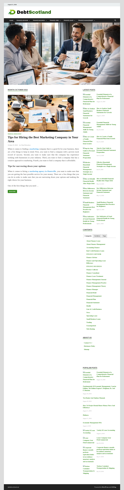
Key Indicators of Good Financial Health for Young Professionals (105, 218)
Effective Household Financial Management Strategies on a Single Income (106, 164)
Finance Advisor (91, 257)
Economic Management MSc (92, 423)
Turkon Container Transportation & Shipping (106, 467)
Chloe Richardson (26, 145)
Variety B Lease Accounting (106, 430)
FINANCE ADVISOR (22, 20)
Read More (12, 191)
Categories (88, 236)
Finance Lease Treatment (94, 276)
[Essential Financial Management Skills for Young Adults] (89, 122)
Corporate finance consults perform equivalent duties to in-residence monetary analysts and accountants (106, 450)
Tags (104, 236)
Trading (89, 322)
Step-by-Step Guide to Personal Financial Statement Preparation (106, 150)
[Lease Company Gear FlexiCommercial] (89, 438)
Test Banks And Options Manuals (94, 398)
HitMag (113, 487)
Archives (97, 236)
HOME (11, 20)
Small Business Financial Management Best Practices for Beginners (106, 204)
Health (88, 306)
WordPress (105, 487)
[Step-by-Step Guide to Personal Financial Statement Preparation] (89, 148)
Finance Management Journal (96, 279)
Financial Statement (92, 302)
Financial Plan (91, 299)
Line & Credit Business (94, 309)
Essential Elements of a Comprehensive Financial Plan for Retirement (105, 96)
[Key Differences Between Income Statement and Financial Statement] (89, 188)
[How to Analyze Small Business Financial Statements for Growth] (89, 108)
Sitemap (86, 349)
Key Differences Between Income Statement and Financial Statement (105, 190)
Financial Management (14, 134)
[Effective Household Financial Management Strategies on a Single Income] (89, 162)
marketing (34, 149)
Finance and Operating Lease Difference (96, 262)
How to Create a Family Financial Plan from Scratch (106, 137)
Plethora (86, 415)
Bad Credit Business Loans (95, 251)
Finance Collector (92, 269)
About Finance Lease (93, 241)
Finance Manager (92, 289)
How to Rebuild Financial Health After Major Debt (105, 180)
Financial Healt (91, 293)
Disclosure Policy (89, 346)
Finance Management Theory (96, 286)
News (88, 312)
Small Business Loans (93, 319)
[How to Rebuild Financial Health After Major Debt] (89, 179)
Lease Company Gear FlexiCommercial (104, 439)
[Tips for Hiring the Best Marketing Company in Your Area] (43, 113)
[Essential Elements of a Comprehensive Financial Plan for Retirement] (89, 94)
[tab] (88, 236)
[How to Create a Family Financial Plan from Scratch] (89, 136)
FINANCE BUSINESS (39, 20)
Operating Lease (91, 316)
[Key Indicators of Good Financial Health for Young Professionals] (89, 216)
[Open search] (115, 20)
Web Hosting (90, 329)
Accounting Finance (93, 247)
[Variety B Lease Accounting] (89, 430)
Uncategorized (91, 326)
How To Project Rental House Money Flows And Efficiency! (99, 406)
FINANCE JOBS (54, 20)
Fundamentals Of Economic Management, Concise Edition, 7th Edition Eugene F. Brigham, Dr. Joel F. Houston (99, 388)
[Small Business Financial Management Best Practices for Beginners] (89, 202)
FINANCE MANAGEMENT (85, 20)
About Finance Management (95, 244)
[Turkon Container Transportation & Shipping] (89, 466)
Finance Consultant (92, 273)
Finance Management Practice (96, 283)
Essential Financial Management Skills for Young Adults (106, 124)
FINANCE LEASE (68, 20)
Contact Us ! (88, 343)
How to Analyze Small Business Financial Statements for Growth (104, 110)
